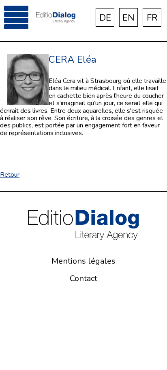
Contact (83, 278)
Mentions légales (83, 261)
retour (9, 174)
